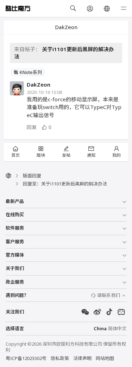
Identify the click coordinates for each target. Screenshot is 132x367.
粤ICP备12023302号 (26, 358)
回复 (32, 127)
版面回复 (32, 175)
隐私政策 (60, 358)
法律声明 (82, 358)
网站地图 (105, 358)
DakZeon (38, 84)
